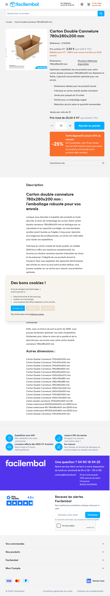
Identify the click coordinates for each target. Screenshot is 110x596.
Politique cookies (37, 314)
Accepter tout (18, 308)
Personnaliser (48, 308)
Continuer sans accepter (32, 308)
